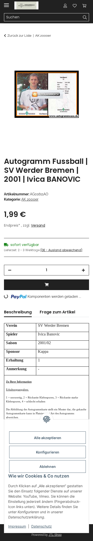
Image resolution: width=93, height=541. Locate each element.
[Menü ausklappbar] (6, 3)
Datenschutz (41, 526)
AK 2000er (29, 199)
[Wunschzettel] (74, 5)
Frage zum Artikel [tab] (57, 312)
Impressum (17, 526)
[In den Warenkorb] (8, 49)
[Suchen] (85, 17)
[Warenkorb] (84, 5)
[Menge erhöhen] (83, 270)
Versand (38, 225)
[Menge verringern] (9, 270)
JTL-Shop (55, 535)
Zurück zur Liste (19, 35)
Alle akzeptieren (47, 438)
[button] (65, 5)
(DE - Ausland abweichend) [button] (61, 250)
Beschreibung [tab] (18, 312)
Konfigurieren (47, 452)
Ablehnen (47, 466)
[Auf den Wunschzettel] (78, 61)
